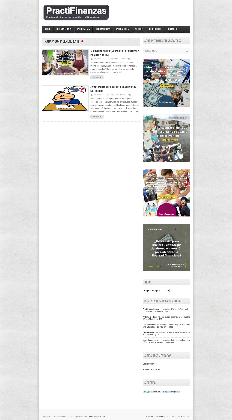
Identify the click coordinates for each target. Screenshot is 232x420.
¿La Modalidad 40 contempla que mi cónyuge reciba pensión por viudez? (166, 341)
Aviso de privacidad (97, 416)
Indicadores (122, 29)
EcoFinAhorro (149, 364)
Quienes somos (64, 29)
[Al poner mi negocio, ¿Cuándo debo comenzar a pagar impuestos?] (65, 77)
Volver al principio (182, 416)
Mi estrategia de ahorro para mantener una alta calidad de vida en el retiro (166, 326)
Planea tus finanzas (151, 369)
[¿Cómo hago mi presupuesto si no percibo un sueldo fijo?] (65, 113)
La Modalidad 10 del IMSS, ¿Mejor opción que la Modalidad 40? (166, 310)
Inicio (48, 29)
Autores (139, 29)
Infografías (83, 29)
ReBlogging (155, 29)
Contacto (172, 29)
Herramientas (103, 29)
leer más (97, 77)
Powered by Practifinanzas (157, 416)
